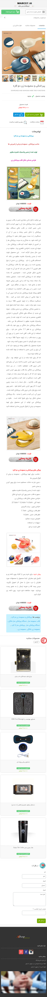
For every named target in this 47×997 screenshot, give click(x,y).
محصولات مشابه (30, 25)
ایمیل (44, 881)
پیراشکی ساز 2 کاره (18, 625)
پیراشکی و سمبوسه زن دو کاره (21, 617)
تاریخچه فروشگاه (41, 960)
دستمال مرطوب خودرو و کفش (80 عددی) (23, 805)
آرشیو (36, 642)
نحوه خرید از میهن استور (38, 967)
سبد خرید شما (10, 12)
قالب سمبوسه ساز (33, 621)
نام (45, 872)
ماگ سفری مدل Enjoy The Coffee (23, 848)
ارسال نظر (41, 921)
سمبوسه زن (21, 629)
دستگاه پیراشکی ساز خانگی (17, 621)
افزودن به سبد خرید (32, 114)
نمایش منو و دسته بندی (34, 12)
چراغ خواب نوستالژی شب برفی (23, 676)
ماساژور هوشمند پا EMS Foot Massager (23, 719)
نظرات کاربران (17, 25)
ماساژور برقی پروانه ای (23, 762)
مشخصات (41, 25)
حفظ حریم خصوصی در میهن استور (35, 964)
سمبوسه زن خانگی (33, 629)
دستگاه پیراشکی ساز (33, 625)
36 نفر (16, 114)
